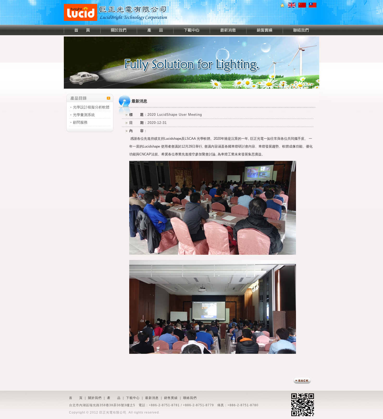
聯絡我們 (190, 398)
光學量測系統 (84, 115)
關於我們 (95, 398)
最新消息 (152, 398)
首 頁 (76, 398)
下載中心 (133, 398)
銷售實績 (171, 398)
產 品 (114, 398)
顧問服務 (80, 122)
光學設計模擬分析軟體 (91, 107)
